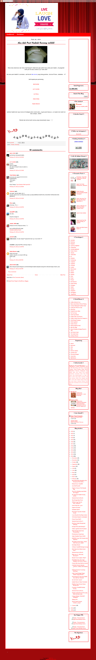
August (74, 466)
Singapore (73, 290)
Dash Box (73, 309)
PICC (70, 379)
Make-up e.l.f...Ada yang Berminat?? (77, 555)
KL (71, 256)
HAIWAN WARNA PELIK (15, 230)
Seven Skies (74, 379)
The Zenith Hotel (74, 334)
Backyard (73, 345)
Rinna (11, 203)
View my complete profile (81, 106)
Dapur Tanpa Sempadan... (77, 416)
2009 (72, 610)
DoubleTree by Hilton (75, 311)
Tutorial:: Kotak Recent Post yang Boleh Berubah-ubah (79, 593)
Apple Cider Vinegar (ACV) (79, 372)
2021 (72, 435)
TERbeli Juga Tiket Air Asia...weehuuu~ (77, 503)
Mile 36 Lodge (74, 327)
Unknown (12, 191)
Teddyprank (82, 370)
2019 (72, 439)
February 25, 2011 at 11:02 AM (17, 157)
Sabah (72, 287)
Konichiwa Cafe (84, 376)
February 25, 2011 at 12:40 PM (17, 246)
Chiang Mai (73, 247)
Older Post (62, 274)
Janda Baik (73, 254)
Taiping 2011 (75, 599)
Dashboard (10, 34)
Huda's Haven (74, 251)
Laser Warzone (72, 378)
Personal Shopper (75, 354)
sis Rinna (36, 94)
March (73, 476)
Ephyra (72, 366)
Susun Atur (73, 356)
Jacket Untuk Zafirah (81, 213)
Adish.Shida (36, 99)
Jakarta (72, 252)
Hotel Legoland (74, 322)
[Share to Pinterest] (24, 142)
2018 (72, 441)
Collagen (71, 369)
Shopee (82, 379)
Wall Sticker (73, 358)
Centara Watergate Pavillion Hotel (78, 305)
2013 (72, 452)
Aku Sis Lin (73, 391)
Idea (72, 349)
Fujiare (70, 375)
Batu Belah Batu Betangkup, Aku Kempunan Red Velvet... (79, 481)
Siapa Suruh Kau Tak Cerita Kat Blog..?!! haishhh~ (81, 221)
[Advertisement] (78, 61)
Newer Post (9, 274)
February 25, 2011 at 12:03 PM (17, 207)
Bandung (73, 242)
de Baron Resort (74, 335)
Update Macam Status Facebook (79, 582)
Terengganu (73, 292)
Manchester (73, 269)
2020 (72, 437)
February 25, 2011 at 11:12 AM (17, 170)
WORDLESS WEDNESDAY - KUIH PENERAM (81, 394)
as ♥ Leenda (36, 89)
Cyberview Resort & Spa (76, 307)
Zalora (70, 384)
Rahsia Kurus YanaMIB (77, 483)
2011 (72, 456)
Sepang (72, 288)
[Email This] (18, 142)
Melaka (72, 272)
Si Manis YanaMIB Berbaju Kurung (80, 547)
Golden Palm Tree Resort (76, 316)
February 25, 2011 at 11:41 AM (17, 198)
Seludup (86, 367)
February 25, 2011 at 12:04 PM (17, 218)
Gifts (72, 347)
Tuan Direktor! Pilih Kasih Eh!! (23, 184)
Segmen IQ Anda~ (76, 507)
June (73, 470)
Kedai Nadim (78, 376)
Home (36, 274)
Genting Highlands (75, 249)
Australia (73, 240)
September (75, 464)
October (74, 462)
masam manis (74, 420)
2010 (72, 608)
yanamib (12, 236)
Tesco (87, 381)
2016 (72, 445)
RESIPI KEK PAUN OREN (76, 417)
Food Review (80, 366)
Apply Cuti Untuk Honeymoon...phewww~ (82, 185)
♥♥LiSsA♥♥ (36, 84)
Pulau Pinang (74, 283)
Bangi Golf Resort (79, 367)
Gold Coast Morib (75, 314)
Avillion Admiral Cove (75, 302)
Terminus (83, 381)
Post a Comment (12, 271)
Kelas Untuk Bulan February (77, 422)
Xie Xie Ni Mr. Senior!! (77, 579)
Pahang (72, 274)
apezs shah (12, 153)
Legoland (73, 263)
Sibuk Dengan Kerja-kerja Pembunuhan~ (78, 531)
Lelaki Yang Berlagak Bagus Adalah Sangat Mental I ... (78, 574)
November (74, 460)
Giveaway (17, 144)
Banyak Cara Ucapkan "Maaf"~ (79, 557)
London (72, 267)
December (74, 458)
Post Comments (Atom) (18, 277)
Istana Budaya (77, 369)
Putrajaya (73, 285)
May (73, 472)
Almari (72, 343)
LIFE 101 (51, 658)
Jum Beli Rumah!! (76, 485)
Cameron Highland (75, 245)
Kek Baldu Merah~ (76, 544)
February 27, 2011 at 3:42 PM (16, 268)
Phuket (72, 279)
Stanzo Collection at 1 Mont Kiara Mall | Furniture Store (81, 207)
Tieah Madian (13, 175)
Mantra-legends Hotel (75, 325)
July (73, 468)
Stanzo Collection (77, 381)
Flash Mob (85, 373)
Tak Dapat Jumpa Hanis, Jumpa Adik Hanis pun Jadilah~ (79, 542)
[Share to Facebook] (22, 142)
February (74, 478)
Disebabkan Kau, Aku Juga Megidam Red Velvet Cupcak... (79, 560)
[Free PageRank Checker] (78, 148)
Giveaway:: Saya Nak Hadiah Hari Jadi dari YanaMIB (81, 178)
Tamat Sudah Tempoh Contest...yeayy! (77, 602)
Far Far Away (74, 313)
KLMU (73, 376)
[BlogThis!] (20, 142)
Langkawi (73, 261)
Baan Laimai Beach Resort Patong (78, 304)
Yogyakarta (73, 294)
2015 (72, 448)
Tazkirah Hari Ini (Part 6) (77, 552)
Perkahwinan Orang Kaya (78, 534)
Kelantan (73, 258)
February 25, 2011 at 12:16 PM (17, 232)
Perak (72, 278)
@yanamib (78, 134)
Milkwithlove (72, 370)
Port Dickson (74, 281)
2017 (72, 443)
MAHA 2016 (78, 378)
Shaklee (78, 379)
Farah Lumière (74, 400)
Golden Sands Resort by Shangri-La (79, 318)
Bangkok (73, 243)
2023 (72, 431)
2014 (72, 450)
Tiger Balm (71, 382)
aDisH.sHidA (13, 264)
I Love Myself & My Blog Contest (79, 515)
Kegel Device (85, 369)
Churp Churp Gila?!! (76, 519)
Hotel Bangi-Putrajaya (76, 320)
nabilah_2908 (13, 223)
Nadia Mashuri (36, 103)
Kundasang (73, 260)
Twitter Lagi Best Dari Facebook (79, 528)
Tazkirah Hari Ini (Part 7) (77, 521)
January (74, 605)
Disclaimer (20, 34)
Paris (72, 276)
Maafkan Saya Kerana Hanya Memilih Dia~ (79, 584)
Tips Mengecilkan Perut (77, 500)
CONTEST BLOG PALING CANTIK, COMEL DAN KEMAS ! (80, 566)
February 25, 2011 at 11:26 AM (17, 186)
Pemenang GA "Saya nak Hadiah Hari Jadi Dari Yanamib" (79, 577)
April (73, 474)
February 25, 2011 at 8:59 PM (16, 260)
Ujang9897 (12, 211)
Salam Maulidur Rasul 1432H (78, 536)
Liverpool (73, 265)
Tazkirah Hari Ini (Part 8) (77, 498)
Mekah (72, 270)
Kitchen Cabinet (74, 350)
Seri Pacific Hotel (75, 332)
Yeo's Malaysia (85, 382)
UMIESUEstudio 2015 (51, 659)
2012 (72, 454)
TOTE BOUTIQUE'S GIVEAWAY (79, 517)
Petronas (77, 370)
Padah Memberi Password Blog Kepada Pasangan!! (81, 192)
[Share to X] (21, 142)
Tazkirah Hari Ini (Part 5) (77, 590)
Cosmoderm (77, 373)
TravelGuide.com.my (78, 382)
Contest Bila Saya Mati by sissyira (80, 563)
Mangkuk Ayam (85, 378)
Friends (12, 144)
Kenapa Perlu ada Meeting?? (78, 526)
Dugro (81, 373)
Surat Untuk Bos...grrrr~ (77, 505)
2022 (72, 433)
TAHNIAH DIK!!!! (76, 509)
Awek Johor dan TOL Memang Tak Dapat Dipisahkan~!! (81, 200)
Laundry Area (74, 352)
